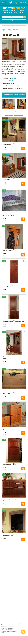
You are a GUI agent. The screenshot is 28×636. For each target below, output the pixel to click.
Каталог (14, 21)
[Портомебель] (14, 9)
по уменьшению (18, 115)
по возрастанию (9, 115)
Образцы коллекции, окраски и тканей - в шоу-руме (14, 95)
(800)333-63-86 (19, 12)
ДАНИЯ (11, 81)
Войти (3, 2)
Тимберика (14, 78)
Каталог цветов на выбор (12, 86)
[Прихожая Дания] (14, 49)
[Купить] (23, 148)
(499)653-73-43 (8, 12)
